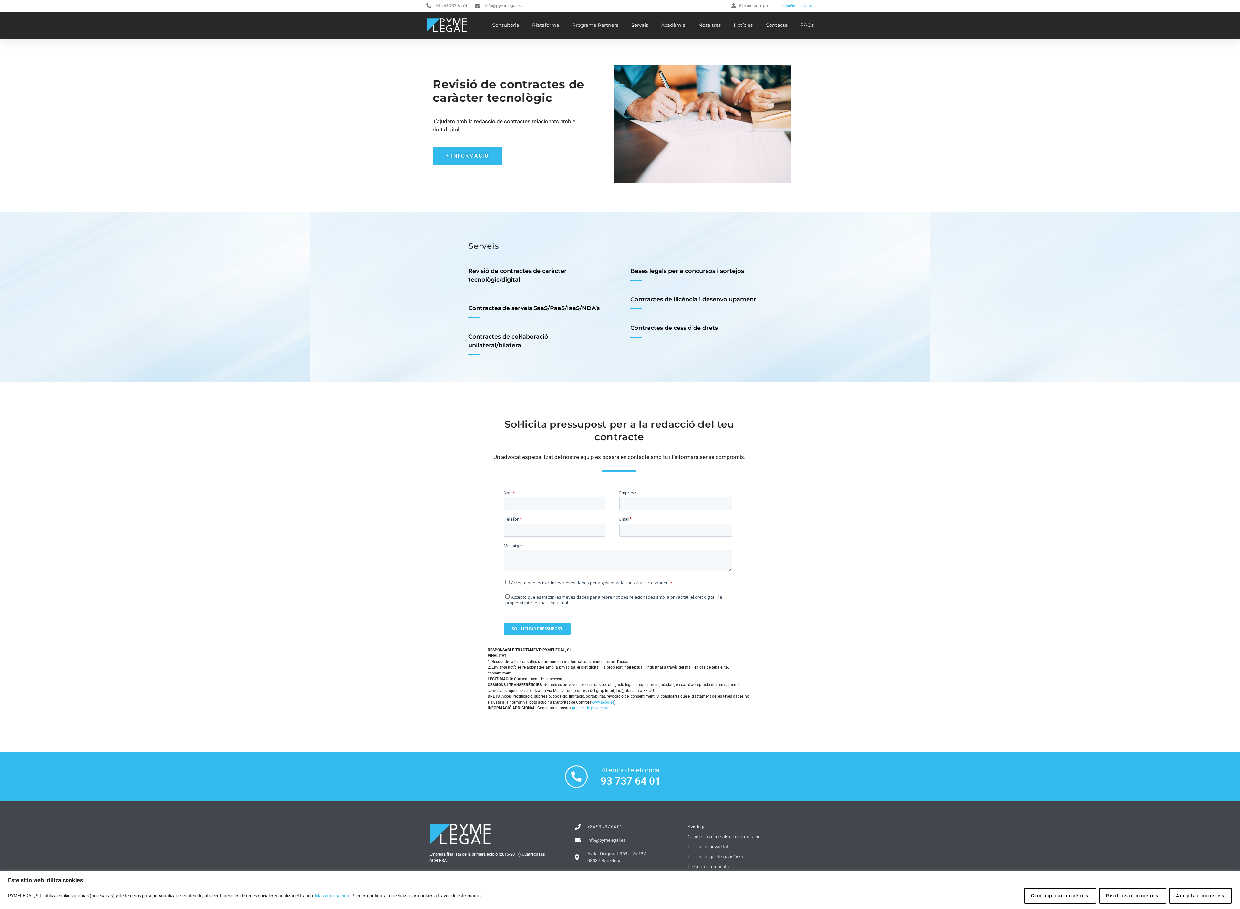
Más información (332, 895)
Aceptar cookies (1200, 895)
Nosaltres (709, 25)
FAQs (807, 25)
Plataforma (545, 25)
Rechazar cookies (1132, 895)
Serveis (639, 25)
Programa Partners (595, 25)
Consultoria (505, 25)
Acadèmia (673, 25)
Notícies (743, 25)
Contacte (777, 25)
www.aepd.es (602, 702)
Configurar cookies (1060, 895)
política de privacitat (589, 708)
